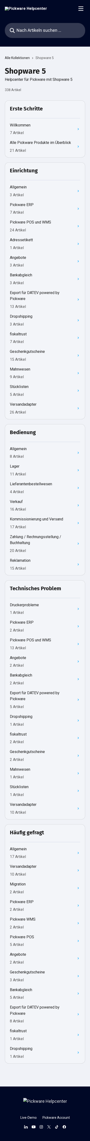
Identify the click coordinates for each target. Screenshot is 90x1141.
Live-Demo (28, 1117)
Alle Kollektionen (17, 58)
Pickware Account (56, 1117)
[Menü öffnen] (81, 8)
